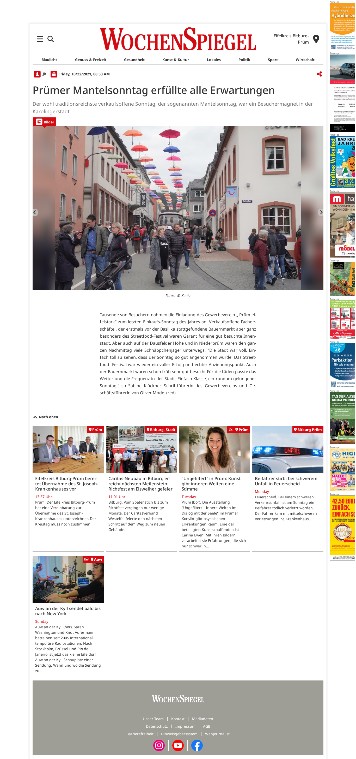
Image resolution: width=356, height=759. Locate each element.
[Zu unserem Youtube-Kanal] (178, 744)
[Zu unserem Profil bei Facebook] (197, 744)
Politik (244, 59)
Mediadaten (202, 718)
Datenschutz (157, 726)
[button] (40, 39)
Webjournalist (217, 733)
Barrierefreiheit (140, 733)
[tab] (44, 121)
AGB (206, 726)
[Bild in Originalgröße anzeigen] (178, 208)
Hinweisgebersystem (179, 733)
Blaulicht (49, 59)
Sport (273, 59)
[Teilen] (319, 74)
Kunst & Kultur (175, 59)
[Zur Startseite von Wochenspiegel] (178, 38)
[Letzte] (35, 212)
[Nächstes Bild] (320, 212)
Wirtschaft (305, 59)
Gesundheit (134, 59)
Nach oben (48, 416)
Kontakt (178, 718)
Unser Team (153, 718)
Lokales (214, 59)
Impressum (185, 726)
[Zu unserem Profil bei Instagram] (159, 744)
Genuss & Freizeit (90, 59)
